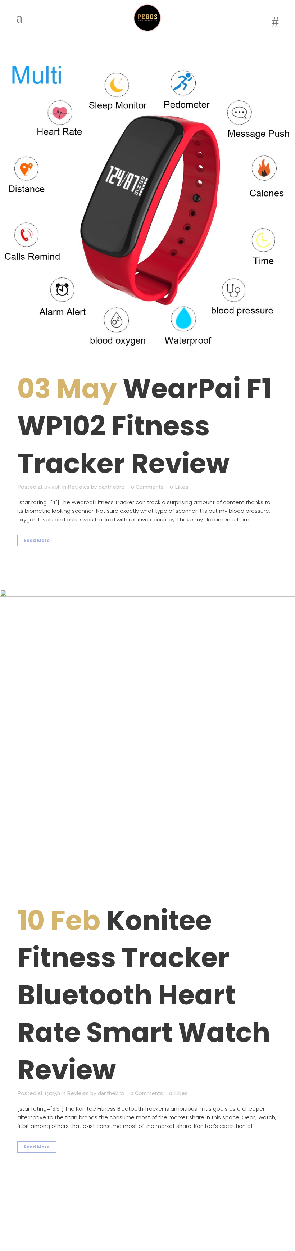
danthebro (112, 487)
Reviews (79, 487)
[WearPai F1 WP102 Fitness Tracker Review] (147, 205)
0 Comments (147, 487)
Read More (37, 540)
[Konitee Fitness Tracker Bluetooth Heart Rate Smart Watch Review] (147, 737)
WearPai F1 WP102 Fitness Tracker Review (144, 426)
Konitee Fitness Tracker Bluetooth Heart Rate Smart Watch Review (143, 995)
